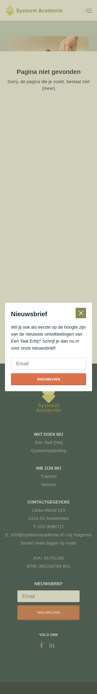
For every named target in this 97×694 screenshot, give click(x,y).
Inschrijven (48, 379)
